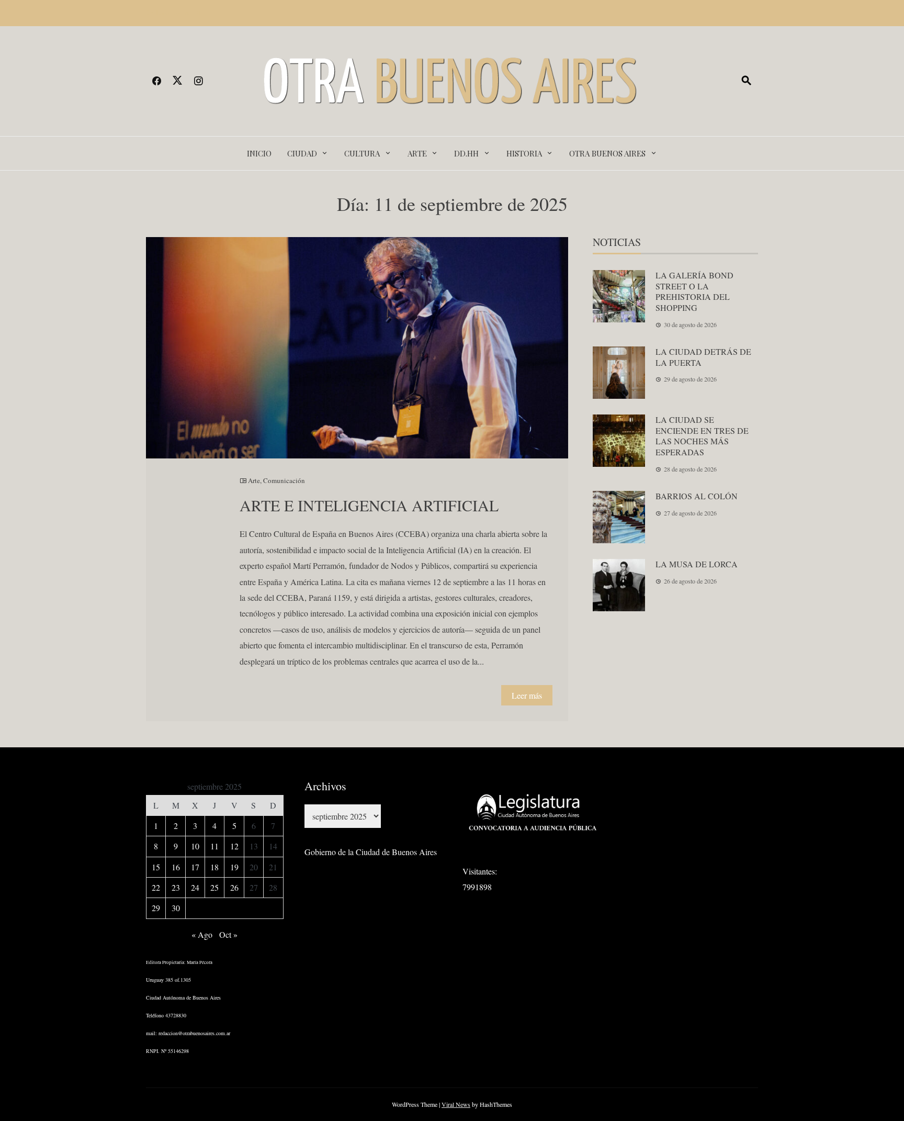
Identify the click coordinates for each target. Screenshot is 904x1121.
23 (176, 887)
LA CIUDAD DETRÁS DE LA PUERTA (703, 357)
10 (195, 845)
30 (176, 907)
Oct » (228, 934)
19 (234, 866)
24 (195, 887)
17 (195, 866)
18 (214, 866)
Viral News (456, 1104)
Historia (524, 153)
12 (234, 845)
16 (176, 866)
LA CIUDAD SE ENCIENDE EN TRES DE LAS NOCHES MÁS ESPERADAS (702, 435)
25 (214, 887)
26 (234, 887)
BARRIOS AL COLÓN (697, 495)
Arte (417, 153)
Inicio (259, 153)
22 (156, 887)
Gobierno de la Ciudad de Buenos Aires (370, 851)
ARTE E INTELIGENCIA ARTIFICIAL (369, 505)
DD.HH (466, 153)
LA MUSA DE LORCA (697, 563)
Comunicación (284, 480)
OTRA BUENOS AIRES (607, 153)
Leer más (527, 695)
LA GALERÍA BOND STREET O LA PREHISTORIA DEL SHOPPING (694, 291)
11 (214, 845)
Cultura (362, 153)
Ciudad (302, 153)
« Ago (201, 934)
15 (156, 866)
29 (156, 907)
